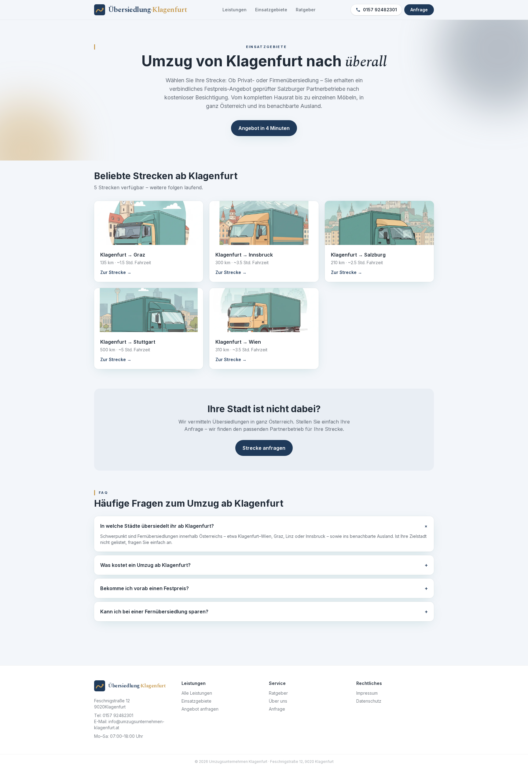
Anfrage (419, 9)
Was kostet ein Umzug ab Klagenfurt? (264, 565)
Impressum (367, 693)
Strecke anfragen (264, 448)
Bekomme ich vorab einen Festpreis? (264, 588)
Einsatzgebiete (271, 9)
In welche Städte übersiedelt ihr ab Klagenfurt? (264, 526)
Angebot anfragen (200, 709)
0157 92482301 (380, 9)
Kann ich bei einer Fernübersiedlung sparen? (264, 611)
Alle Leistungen (197, 693)
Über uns (278, 701)
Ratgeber (305, 9)
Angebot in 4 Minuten (264, 128)
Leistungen (234, 9)
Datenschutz (368, 701)
